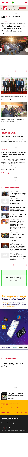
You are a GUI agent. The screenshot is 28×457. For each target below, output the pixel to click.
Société (3, 17)
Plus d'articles (20, 265)
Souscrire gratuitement (9, 407)
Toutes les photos (21, 71)
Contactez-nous (7, 422)
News (9, 16)
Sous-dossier (16, 16)
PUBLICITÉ (13, 13)
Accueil (3, 16)
